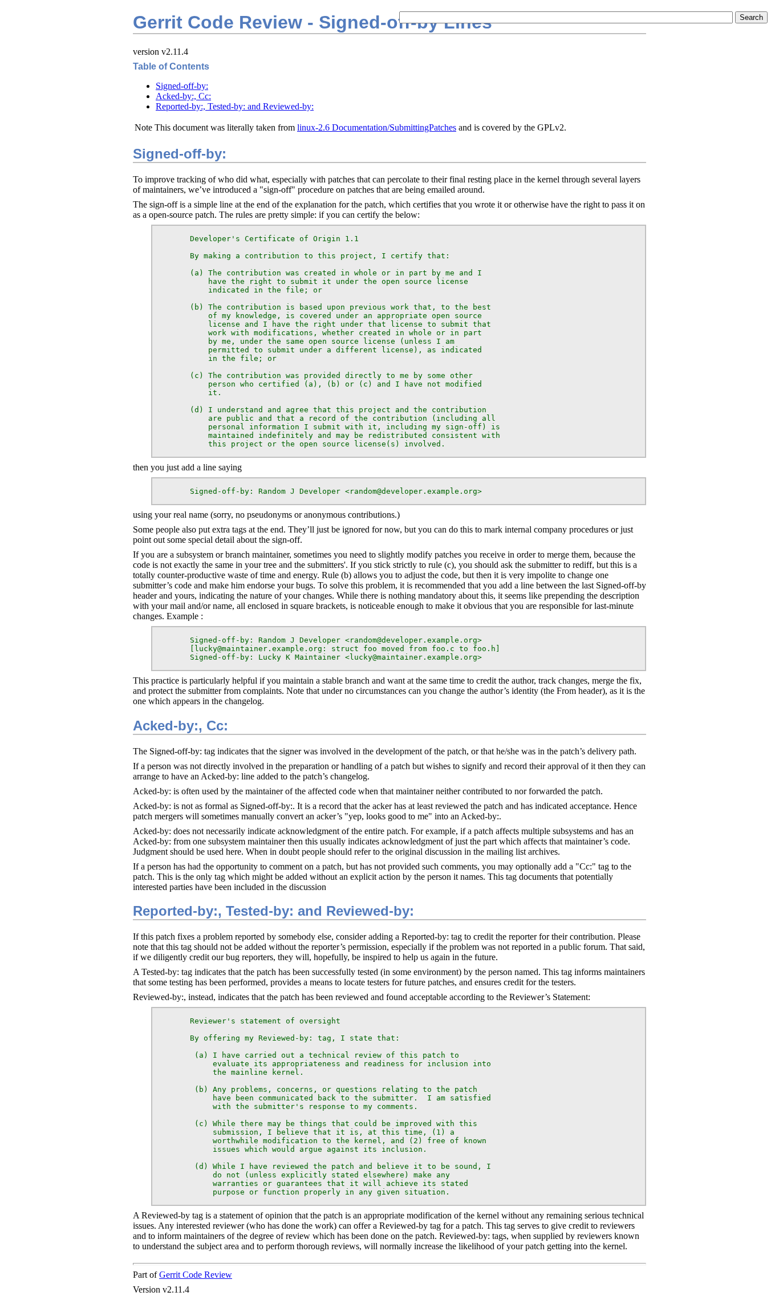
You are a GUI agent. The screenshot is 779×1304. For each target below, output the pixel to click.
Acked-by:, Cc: (183, 96)
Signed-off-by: (182, 86)
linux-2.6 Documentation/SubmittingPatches (376, 127)
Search (751, 17)
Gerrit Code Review (195, 1274)
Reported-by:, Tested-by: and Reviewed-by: (235, 106)
